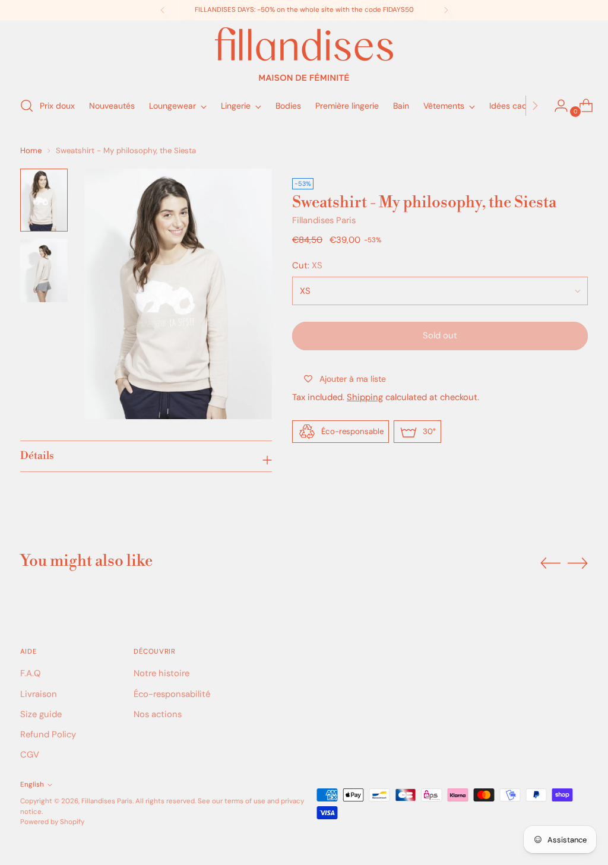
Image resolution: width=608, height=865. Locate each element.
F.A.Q (30, 673)
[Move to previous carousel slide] (550, 563)
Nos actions (158, 714)
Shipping (365, 397)
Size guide (41, 714)
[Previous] (163, 10)
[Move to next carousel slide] (578, 563)
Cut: (307, 265)
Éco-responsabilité (172, 694)
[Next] (446, 10)
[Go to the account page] (556, 106)
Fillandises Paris (324, 220)
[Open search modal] (27, 106)
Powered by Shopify (52, 822)
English (32, 784)
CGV (29, 755)
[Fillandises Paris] (304, 54)
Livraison (38, 694)
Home (31, 150)
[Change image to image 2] (44, 270)
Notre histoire (161, 673)
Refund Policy (48, 734)
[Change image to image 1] (44, 200)
